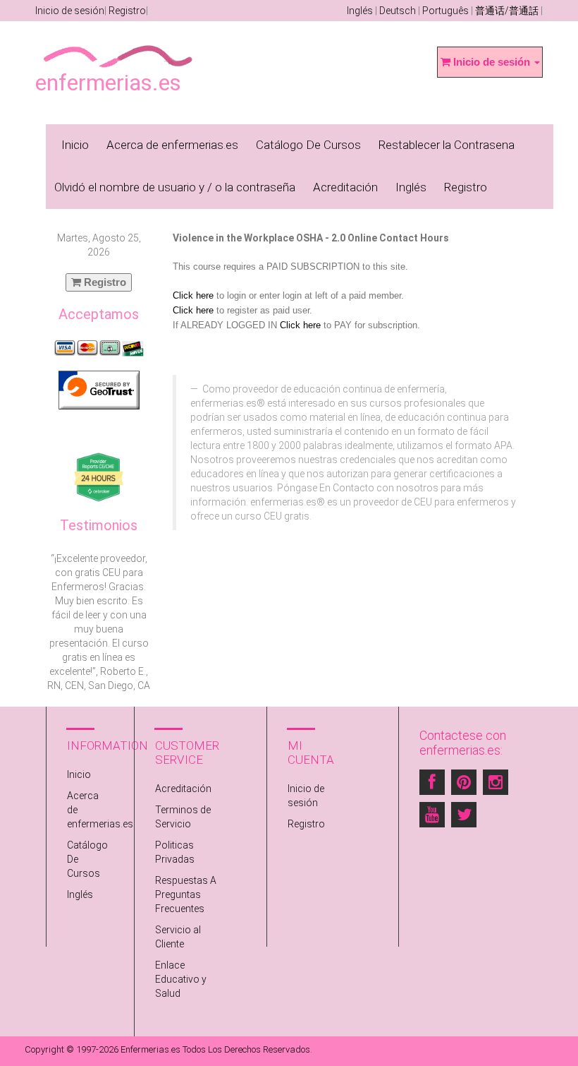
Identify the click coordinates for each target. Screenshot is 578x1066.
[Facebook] (432, 782)
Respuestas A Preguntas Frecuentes (185, 894)
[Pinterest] (463, 782)
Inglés (360, 10)
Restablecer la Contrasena (447, 145)
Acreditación (345, 187)
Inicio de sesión (69, 10)
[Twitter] (463, 814)
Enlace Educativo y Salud (181, 979)
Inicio (75, 145)
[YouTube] (432, 814)
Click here (193, 295)
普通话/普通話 (507, 10)
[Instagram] (495, 782)
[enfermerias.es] (118, 46)
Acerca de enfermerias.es (172, 145)
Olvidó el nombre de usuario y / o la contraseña (174, 187)
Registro (127, 10)
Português (445, 10)
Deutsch (397, 10)
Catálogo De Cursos (308, 145)
